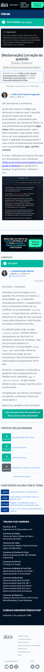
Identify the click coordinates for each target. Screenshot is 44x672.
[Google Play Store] (32, 667)
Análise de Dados (26, 536)
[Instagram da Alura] (16, 667)
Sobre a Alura (23, 636)
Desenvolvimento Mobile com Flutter (18, 571)
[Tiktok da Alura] (21, 667)
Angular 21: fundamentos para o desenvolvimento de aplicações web (24, 504)
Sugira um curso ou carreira (29, 645)
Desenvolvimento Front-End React (24, 492)
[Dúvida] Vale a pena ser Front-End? (26, 468)
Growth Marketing (25, 600)
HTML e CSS (27, 63)
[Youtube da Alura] (6, 667)
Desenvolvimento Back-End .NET (16, 583)
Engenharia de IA (10, 529)
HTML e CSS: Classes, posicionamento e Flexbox (22, 67)
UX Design (16, 564)
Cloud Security (9, 546)
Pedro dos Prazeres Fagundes (26, 94)
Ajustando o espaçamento (14, 78)
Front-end (16, 63)
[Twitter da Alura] (11, 667)
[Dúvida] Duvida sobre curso (23, 437)
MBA (29, 615)
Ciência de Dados (10, 536)
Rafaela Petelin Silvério (23, 271)
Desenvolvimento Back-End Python (17, 586)
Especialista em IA (25, 529)
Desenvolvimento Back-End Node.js (17, 591)
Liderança (7, 598)
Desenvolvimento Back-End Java (16, 588)
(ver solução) (26, 22)
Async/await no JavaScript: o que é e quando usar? (24, 498)
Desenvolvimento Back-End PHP (16, 580)
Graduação (7, 615)
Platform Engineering (11, 555)
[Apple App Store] (37, 667)
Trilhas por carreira (16, 521)
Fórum (5, 14)
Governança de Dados (12, 539)
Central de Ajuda (24, 639)
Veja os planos (37, 5)
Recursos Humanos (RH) (22, 598)
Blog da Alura (23, 642)
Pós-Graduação (24, 652)
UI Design (7, 564)
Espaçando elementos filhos (15, 80)
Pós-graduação (19, 615)
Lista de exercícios (19, 447)
